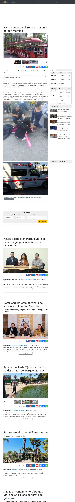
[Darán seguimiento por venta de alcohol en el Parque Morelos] (43, 341)
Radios (43, 2)
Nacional (30, 2)
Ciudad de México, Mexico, (18, 410)
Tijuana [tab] (53, 70)
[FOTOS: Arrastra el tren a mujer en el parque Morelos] (43, 66)
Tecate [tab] (64, 70)
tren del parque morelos (9, 199)
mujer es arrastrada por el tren (10, 197)
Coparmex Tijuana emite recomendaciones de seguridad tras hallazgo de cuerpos (64, 129)
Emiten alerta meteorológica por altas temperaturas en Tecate (63, 122)
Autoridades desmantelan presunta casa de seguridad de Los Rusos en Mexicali (64, 116)
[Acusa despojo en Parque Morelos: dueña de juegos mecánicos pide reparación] (43, 275)
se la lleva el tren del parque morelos (25, 197)
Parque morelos (37, 197)
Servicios (48, 2)
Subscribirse (43, 221)
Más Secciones (37, 2)
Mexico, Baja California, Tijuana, (29, 71)
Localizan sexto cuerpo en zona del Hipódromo (64, 110)
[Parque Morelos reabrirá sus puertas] (43, 465)
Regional (20, 2)
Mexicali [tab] (59, 70)
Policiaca (25, 2)
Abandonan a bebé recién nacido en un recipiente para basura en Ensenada (63, 136)
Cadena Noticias (11, 2)
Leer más (26, 289)
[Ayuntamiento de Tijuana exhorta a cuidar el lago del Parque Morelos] (43, 406)
